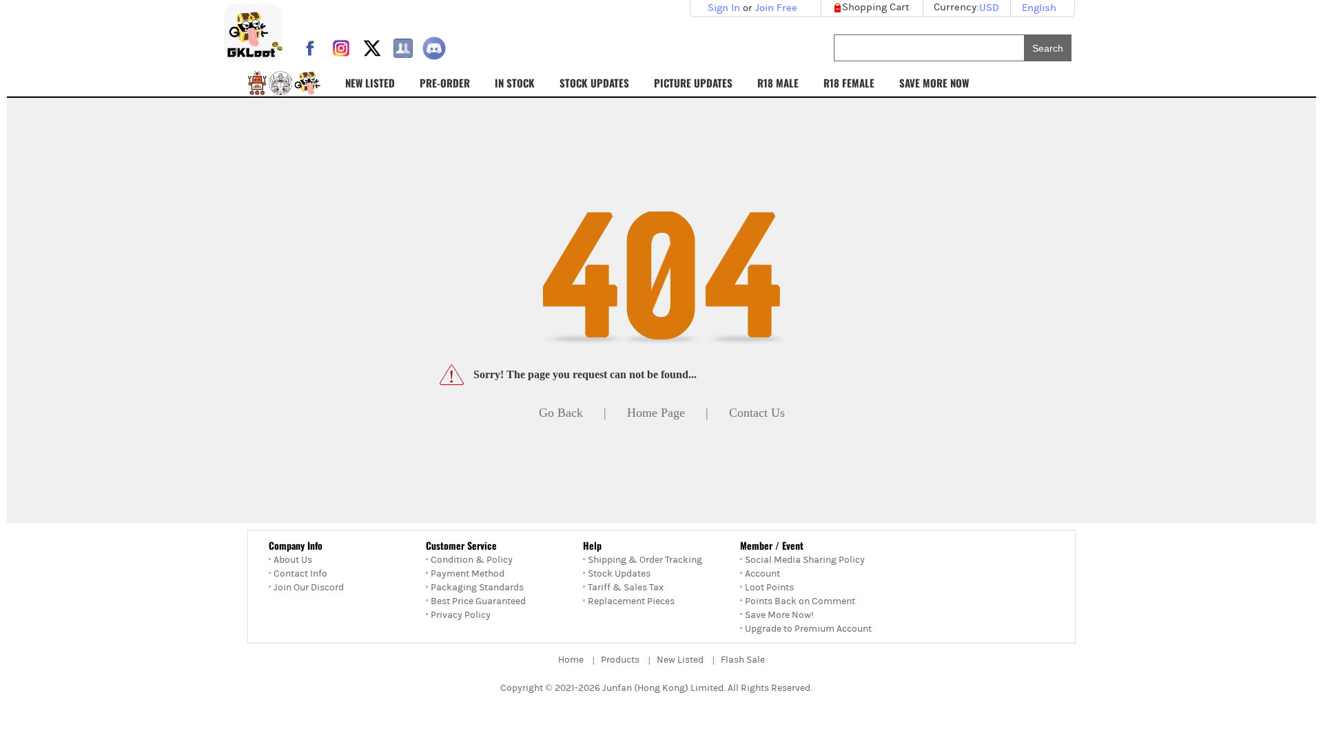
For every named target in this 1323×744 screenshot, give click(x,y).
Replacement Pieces (631, 601)
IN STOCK (515, 82)
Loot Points (769, 587)
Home (571, 659)
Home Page (656, 413)
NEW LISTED (370, 82)
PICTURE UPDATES (693, 82)
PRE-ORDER (445, 82)
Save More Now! (779, 615)
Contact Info (300, 573)
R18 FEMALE (848, 82)
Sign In (724, 8)
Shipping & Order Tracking (645, 560)
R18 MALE (778, 82)
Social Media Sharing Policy (805, 560)
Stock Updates (619, 573)
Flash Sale (743, 659)
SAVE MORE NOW (934, 82)
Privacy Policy (461, 615)
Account (762, 573)
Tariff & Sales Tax (626, 587)
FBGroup (403, 48)
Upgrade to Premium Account (808, 628)
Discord (434, 48)
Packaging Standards (477, 587)
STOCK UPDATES (594, 82)
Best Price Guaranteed (478, 601)
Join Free (776, 8)
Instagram (341, 48)
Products (620, 659)
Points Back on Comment (800, 601)
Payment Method (467, 573)
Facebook (310, 48)
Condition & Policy (472, 560)
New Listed (680, 659)
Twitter (372, 48)
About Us (293, 560)
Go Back (561, 413)
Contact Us (757, 413)
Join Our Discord (309, 587)
